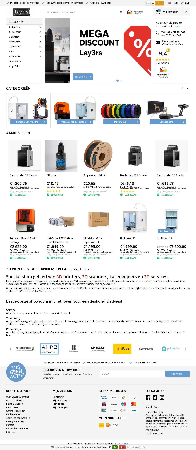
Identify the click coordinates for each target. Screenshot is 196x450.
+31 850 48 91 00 (154, 433)
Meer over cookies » (136, 447)
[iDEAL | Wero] (103, 404)
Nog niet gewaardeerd (21, 191)
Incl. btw (150, 3)
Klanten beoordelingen (17, 428)
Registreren (58, 396)
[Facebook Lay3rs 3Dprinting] (148, 398)
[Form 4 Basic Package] (24, 219)
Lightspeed (122, 443)
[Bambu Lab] (74, 349)
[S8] (171, 219)
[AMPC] (49, 349)
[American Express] (103, 397)
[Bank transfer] (113, 397)
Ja (115, 447)
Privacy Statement (15, 421)
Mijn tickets (58, 403)
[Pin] (123, 410)
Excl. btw (159, 3)
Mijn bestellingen (61, 400)
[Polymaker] (171, 349)
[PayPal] (113, 410)
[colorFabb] (122, 349)
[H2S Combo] (24, 156)
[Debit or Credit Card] (133, 397)
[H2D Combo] (171, 156)
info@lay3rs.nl (152, 429)
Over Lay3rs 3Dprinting (17, 396)
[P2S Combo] (135, 156)
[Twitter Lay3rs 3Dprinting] (155, 398)
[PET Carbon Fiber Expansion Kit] (61, 219)
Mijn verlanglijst (60, 407)
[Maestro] (123, 404)
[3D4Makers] (25, 349)
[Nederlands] (169, 3)
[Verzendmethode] (101, 425)
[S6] (135, 219)
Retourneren (12, 407)
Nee (122, 447)
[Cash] (123, 397)
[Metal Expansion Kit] (98, 219)
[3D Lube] (61, 156)
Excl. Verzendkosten (65, 187)
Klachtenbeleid (13, 414)
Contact (10, 424)
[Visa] (133, 410)
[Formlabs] (146, 349)
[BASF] (98, 349)
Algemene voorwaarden (18, 417)
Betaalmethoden (14, 403)
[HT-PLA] (98, 156)
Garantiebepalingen (15, 410)
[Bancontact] (103, 410)
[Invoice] (113, 404)
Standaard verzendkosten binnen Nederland (24, 188)
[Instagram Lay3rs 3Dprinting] (162, 398)
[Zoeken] (121, 12)
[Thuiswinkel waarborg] (135, 12)
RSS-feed (10, 431)
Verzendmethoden (15, 400)
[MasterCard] (133, 404)
